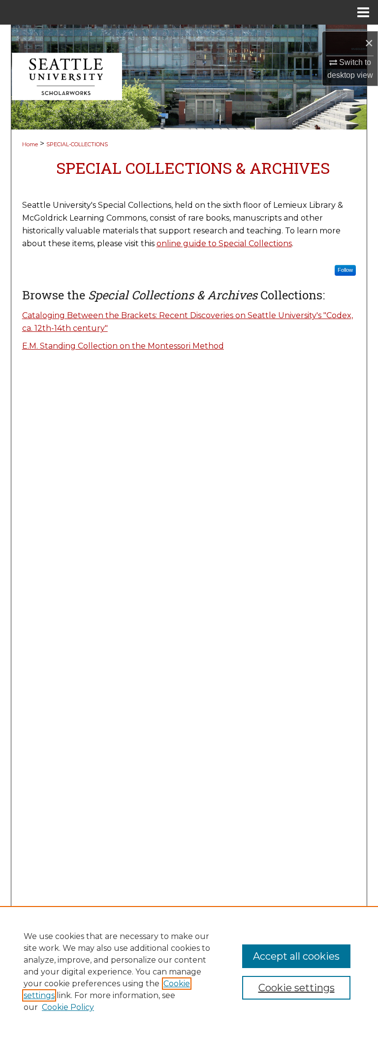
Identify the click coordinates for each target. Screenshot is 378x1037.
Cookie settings (296, 988)
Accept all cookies (296, 956)
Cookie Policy (68, 1007)
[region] (189, 971)
